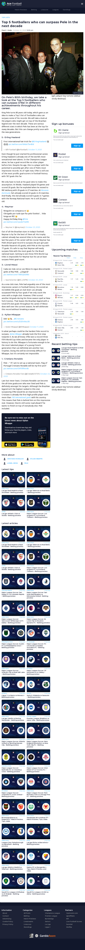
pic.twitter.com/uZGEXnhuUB (17, 321)
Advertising (6, 919)
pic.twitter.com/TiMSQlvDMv (16, 274)
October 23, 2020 (33, 227)
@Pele (25, 219)
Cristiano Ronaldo (15, 459)
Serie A (47, 921)
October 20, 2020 (35, 280)
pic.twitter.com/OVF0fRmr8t (16, 368)
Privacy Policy (7, 924)
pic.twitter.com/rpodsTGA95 (16, 222)
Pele (26, 463)
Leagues (55, 10)
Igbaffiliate (70, 916)
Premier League (51, 916)
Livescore (44, 10)
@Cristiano (19, 318)
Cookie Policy (7, 921)
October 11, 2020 (35, 150)
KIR (67, 919)
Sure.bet (69, 924)
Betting (34, 10)
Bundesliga (49, 919)
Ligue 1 (47, 927)
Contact (5, 916)
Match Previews (21, 10)
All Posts (27, 913)
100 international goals (21, 397)
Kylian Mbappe (16, 334)
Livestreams (28, 921)
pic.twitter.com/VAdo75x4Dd (21, 144)
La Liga (48, 924)
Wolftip (69, 927)
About (4, 913)
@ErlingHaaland (39, 141)
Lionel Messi (12, 463)
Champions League (52, 913)
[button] (82, 4)
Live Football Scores (74, 921)
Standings (66, 10)
